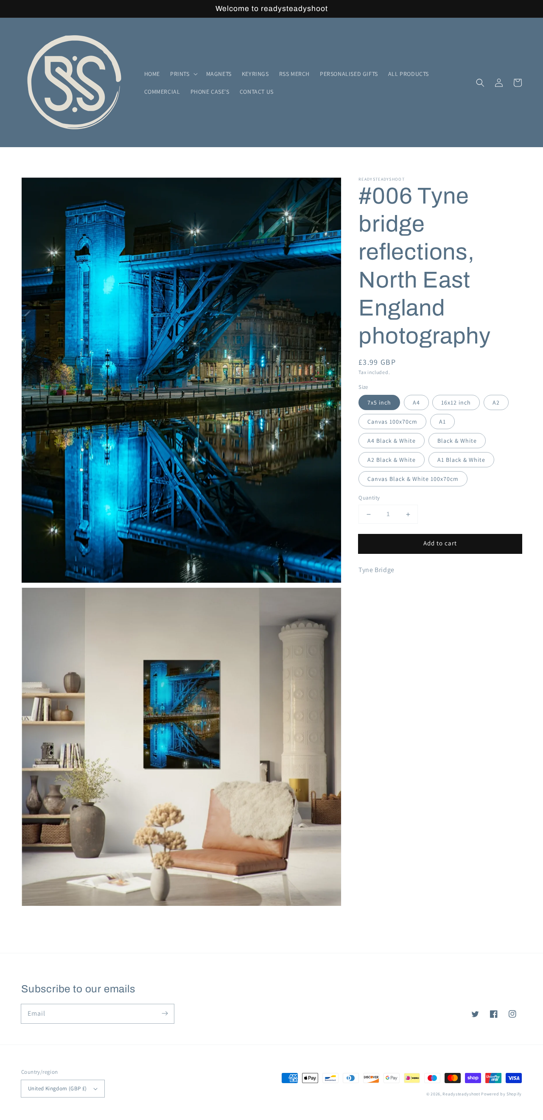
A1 (442, 422)
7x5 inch (379, 403)
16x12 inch (456, 403)
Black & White (457, 441)
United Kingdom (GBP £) (57, 1088)
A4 (416, 403)
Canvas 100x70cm (392, 422)
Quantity (369, 498)
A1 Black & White (461, 460)
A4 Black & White (391, 441)
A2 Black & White (391, 460)
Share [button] (376, 592)
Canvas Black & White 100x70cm (413, 479)
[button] (183, 74)
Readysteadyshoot (461, 1094)
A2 (496, 403)
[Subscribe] (164, 1013)
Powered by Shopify (501, 1094)
